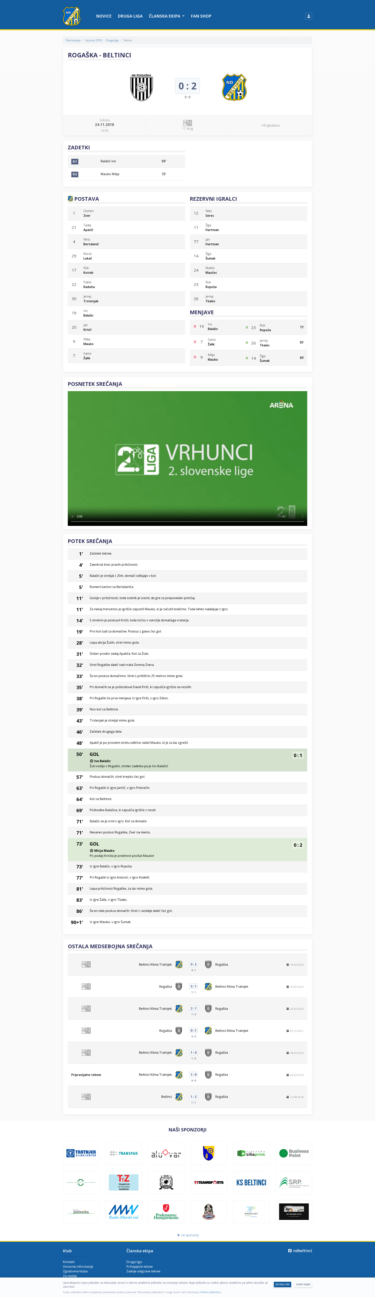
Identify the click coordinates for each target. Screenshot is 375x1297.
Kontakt (69, 1262)
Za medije (70, 1276)
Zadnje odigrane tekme (143, 1271)
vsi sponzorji (189, 1235)
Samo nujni (303, 1284)
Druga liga (130, 16)
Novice (104, 16)
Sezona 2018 (93, 40)
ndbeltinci (302, 1250)
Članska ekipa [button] (165, 16)
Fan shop (201, 16)
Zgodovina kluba (75, 1271)
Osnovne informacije (78, 1266)
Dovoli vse (282, 1284)
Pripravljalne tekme (86, 1075)
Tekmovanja (72, 40)
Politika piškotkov (210, 1292)
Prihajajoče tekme (139, 1266)
